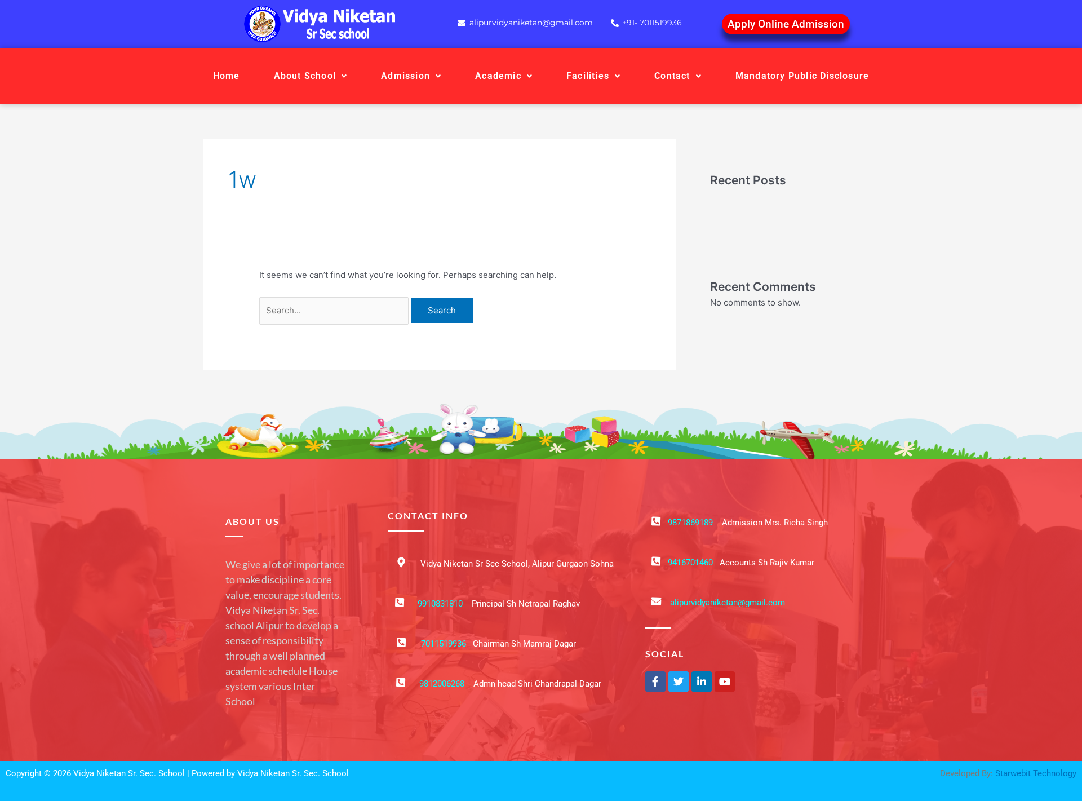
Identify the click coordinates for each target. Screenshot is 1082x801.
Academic (498, 75)
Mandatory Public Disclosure (802, 75)
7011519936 (443, 644)
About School (305, 75)
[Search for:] (335, 310)
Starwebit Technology (1035, 773)
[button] (311, 76)
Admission (405, 75)
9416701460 (690, 562)
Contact (672, 75)
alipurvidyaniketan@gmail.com (727, 603)
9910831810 (440, 604)
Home (226, 75)
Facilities (587, 75)
